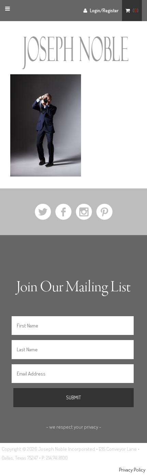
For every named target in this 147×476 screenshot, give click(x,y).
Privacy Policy (132, 469)
